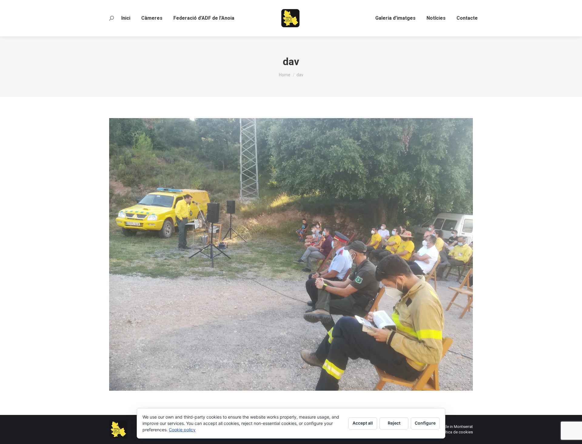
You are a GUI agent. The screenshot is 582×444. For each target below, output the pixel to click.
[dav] (291, 254)
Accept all (363, 423)
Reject (394, 423)
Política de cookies (456, 432)
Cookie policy (182, 429)
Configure (425, 423)
